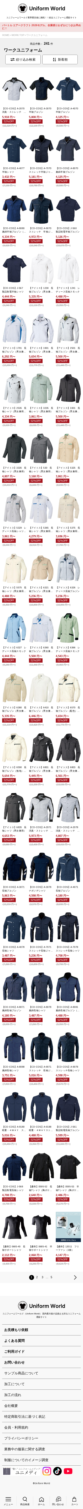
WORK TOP (17, 35)
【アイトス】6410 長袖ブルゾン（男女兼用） (41, 709)
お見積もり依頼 (16, 1330)
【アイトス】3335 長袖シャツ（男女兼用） (14, 469)
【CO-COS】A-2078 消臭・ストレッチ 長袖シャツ (68, 829)
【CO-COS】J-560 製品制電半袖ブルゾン (68, 230)
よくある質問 (14, 1340)
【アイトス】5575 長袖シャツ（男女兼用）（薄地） (14, 589)
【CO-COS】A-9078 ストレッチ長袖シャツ (68, 1068)
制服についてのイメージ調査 (26, 1460)
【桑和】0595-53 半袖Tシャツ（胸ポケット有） (67, 1188)
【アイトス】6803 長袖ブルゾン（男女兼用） (68, 769)
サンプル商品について (21, 1373)
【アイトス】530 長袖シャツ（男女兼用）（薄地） (41, 469)
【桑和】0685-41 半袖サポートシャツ (40, 1248)
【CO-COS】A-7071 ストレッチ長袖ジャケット (41, 949)
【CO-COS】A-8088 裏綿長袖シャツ (14, 1068)
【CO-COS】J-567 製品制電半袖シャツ (13, 290)
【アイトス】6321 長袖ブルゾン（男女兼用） (41, 589)
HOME (5, 35)
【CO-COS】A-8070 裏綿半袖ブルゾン (68, 170)
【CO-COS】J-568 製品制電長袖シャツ (13, 1188)
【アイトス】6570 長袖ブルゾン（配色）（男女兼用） (68, 709)
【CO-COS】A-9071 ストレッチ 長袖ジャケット (41, 1068)
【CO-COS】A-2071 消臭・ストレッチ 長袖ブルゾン (41, 829)
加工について (14, 1384)
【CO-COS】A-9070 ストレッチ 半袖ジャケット (41, 230)
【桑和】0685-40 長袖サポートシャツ (13, 1248)
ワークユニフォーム (36, 35)
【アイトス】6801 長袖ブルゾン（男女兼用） (41, 769)
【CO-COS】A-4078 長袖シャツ (14, 949)
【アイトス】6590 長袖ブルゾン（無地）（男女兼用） (14, 769)
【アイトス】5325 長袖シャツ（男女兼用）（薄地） (68, 469)
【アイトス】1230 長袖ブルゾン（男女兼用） (41, 290)
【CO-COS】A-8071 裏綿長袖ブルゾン (14, 1009)
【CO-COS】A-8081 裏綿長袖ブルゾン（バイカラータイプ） (68, 1009)
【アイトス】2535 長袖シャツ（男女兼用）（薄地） (14, 410)
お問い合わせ (14, 1362)
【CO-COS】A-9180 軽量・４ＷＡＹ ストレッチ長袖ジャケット (14, 1128)
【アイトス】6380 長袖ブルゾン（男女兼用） (14, 709)
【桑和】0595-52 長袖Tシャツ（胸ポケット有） (40, 1188)
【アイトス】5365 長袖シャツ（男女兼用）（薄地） (41, 529)
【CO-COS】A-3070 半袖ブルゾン (41, 110)
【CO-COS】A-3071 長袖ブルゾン (14, 889)
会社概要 (11, 1406)
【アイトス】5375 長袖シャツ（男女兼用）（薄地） (68, 529)
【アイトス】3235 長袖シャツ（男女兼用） (41, 410)
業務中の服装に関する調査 (24, 1449)
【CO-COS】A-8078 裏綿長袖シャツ (41, 1009)
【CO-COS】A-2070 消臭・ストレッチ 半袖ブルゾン (14, 110)
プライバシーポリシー (21, 1438)
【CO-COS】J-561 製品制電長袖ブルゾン (68, 1128)
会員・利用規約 (16, 1427)
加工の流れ (12, 1395)
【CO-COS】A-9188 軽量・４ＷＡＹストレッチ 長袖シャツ (41, 1128)
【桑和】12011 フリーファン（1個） (67, 1248)
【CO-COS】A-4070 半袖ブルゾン (68, 110)
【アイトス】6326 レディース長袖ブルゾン (68, 589)
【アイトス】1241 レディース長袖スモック (68, 290)
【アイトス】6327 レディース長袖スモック (14, 649)
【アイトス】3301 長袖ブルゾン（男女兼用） (68, 410)
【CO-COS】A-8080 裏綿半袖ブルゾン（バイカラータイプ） (14, 230)
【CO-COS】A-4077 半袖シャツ (14, 170)
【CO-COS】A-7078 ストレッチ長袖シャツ (68, 949)
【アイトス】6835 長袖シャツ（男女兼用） (14, 829)
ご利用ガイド (14, 1351)
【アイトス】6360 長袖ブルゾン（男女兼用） (41, 649)
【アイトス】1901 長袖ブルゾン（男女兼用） (41, 350)
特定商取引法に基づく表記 (24, 1416)
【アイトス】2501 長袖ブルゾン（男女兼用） (68, 350)
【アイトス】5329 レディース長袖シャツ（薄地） (14, 529)
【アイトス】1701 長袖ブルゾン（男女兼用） (14, 350)
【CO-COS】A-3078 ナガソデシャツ (41, 889)
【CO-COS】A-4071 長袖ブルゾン (68, 889)
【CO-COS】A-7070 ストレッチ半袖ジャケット (41, 170)
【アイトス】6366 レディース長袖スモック (68, 649)
